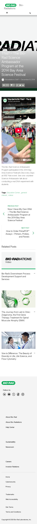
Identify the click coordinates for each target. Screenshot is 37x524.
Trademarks (10, 494)
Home (8, 477)
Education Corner (13, 193)
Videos (16, 44)
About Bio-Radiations (14, 422)
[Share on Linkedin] (23, 85)
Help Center (10, 427)
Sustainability (10, 442)
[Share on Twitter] (20, 85)
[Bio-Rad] (8, 383)
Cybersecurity (10, 482)
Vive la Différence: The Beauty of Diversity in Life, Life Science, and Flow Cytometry (17, 356)
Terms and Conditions (13, 512)
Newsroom (10, 447)
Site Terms (9, 507)
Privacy (8, 486)
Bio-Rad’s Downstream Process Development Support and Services (16, 276)
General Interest (7, 44)
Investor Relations (12, 467)
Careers (8, 462)
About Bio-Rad (11, 417)
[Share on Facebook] (17, 85)
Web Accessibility (12, 499)
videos (10, 195)
